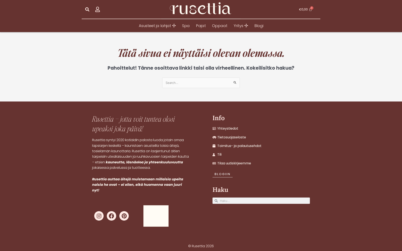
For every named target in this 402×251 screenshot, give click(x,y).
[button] (87, 9)
